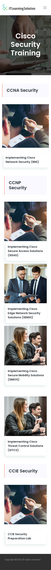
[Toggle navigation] (45, 7)
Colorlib (39, 564)
